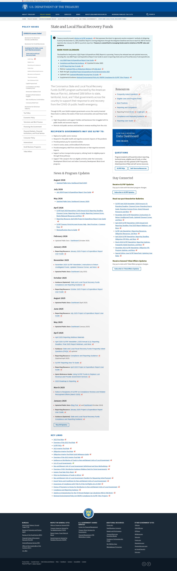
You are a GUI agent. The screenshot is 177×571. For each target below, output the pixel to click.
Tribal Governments (32, 77)
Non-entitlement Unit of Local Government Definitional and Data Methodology (81, 466)
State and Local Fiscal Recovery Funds (32, 54)
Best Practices (122, 103)
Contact (84, 562)
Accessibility (77, 562)
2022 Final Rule (59, 440)
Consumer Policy (29, 138)
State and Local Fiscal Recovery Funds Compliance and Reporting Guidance (77, 283)
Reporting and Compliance (34, 65)
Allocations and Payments (34, 74)
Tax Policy (27, 113)
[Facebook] (149, 564)
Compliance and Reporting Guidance (72, 63)
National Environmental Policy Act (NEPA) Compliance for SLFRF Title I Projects (103, 77)
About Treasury (28, 14)
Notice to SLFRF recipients (84, 38)
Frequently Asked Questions (127, 94)
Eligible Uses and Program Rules (129, 99)
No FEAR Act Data (112, 544)
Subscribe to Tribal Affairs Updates (126, 269)
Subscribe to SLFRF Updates (124, 192)
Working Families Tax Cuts (122, 14)
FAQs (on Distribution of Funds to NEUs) (67, 475)
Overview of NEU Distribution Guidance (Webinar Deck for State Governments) (80, 469)
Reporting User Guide (125, 121)
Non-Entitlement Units (33, 80)
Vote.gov (137, 552)
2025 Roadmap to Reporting (65, 381)
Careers (70, 562)
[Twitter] (144, 564)
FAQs (57, 562)
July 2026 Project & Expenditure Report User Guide (77, 60)
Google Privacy (35, 562)
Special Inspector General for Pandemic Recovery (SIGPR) (58, 539)
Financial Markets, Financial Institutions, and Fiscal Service (34, 132)
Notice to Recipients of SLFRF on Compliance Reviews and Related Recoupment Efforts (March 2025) (80, 393)
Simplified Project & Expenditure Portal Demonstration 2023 (90, 72)
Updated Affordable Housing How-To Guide (84, 75)
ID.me (131, 112)
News (78, 14)
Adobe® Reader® (36, 564)
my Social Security (140, 549)
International (28, 142)
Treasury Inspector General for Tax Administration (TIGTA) (59, 529)
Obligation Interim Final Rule (63, 451)
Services (67, 14)
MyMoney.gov (139, 534)
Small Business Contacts (114, 528)
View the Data (122, 141)
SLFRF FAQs (30, 59)
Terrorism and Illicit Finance (33, 122)
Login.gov (141, 112)
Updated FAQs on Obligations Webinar (78, 69)
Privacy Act (110, 525)
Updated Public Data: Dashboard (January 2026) (73, 201)
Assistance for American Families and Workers (32, 39)
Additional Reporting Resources (35, 71)
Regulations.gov (139, 543)
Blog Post (74, 405)
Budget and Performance (114, 531)
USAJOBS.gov (139, 528)
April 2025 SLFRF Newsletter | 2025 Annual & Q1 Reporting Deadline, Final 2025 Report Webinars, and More (77, 343)
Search (152, 14)
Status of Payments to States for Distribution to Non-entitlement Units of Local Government (85, 487)
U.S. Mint (24, 551)
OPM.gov (137, 531)
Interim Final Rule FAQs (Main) (64, 472)
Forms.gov (138, 540)
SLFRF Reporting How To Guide (70, 66)
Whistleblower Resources (96, 14)
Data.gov (137, 537)
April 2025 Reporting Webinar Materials (69, 337)
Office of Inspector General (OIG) (59, 525)
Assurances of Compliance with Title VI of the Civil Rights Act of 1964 (77, 484)
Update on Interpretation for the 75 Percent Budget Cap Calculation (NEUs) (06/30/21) (83, 493)
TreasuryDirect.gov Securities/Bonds (112, 535)
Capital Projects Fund (31, 83)
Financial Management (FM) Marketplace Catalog (86, 536)
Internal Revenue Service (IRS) (31, 543)
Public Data (30, 68)
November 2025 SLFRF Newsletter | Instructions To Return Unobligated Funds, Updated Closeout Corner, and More (133, 217)
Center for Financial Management (88, 527)
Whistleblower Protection (114, 547)
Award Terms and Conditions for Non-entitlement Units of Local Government (80, 481)
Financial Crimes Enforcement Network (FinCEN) (31, 539)
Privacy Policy (25, 562)
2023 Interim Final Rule (61, 449)
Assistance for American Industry (32, 107)
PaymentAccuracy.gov (141, 546)
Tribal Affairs (28, 152)
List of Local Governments (63, 463)
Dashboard (75, 241)
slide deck (97, 69)
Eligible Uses (31, 62)
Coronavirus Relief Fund (32, 103)
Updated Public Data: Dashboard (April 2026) (72, 183)
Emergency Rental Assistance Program (33, 95)
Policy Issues (45, 14)
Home (24, 19)
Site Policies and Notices (47, 562)
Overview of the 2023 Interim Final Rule (67, 457)
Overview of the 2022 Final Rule (64, 443)
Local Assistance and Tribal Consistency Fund (33, 87)
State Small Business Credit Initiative (35, 99)
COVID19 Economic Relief (47, 19)
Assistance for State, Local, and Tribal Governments (77, 19)
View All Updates (61, 425)
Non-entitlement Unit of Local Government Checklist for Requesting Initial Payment (82, 478)
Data (57, 14)
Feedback (63, 562)
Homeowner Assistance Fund (33, 91)
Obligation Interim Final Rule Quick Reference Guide (71, 454)
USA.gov (137, 525)
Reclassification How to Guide (67, 230)
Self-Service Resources (138, 168)
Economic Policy (29, 118)
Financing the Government (33, 127)
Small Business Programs (32, 147)
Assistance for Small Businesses (35, 44)
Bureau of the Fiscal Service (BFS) (32, 535)
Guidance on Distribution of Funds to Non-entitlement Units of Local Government (82, 460)
